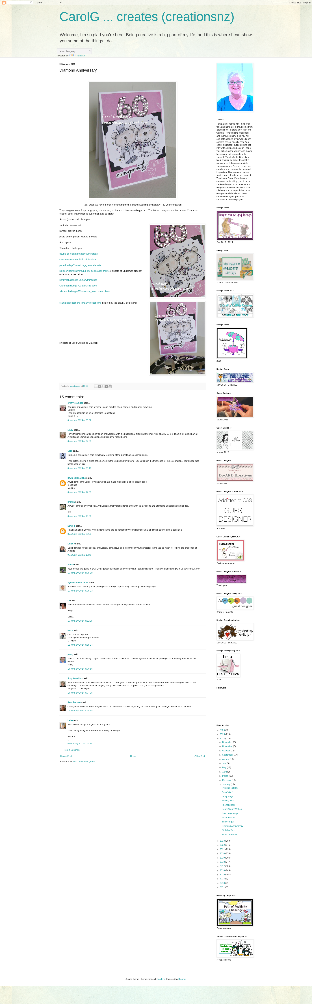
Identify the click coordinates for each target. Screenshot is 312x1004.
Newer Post (66, 756)
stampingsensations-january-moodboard (80, 302)
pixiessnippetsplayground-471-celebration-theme (84, 271)
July (224, 763)
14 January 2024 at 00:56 (80, 669)
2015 (222, 874)
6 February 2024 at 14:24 (80, 743)
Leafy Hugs (227, 796)
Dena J (71, 543)
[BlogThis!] (99, 386)
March (225, 776)
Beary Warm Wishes (232, 809)
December (227, 742)
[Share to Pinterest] (110, 386)
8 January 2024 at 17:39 (79, 492)
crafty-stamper (75, 403)
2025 (222, 734)
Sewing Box (228, 800)
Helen (70, 720)
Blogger (182, 979)
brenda (71, 502)
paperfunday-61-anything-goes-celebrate (80, 265)
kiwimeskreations (77, 478)
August (226, 759)
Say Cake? (227, 792)
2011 (222, 887)
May (224, 767)
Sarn (70, 451)
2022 (222, 845)
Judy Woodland (75, 678)
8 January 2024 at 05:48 (79, 468)
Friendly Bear (228, 805)
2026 (222, 730)
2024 (222, 738)
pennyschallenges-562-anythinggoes (78, 280)
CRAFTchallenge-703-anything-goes (78, 285)
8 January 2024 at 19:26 (79, 516)
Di (69, 600)
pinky (70, 654)
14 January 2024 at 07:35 (80, 693)
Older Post (199, 756)
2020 (222, 853)
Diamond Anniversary (232, 826)
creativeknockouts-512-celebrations (77, 259)
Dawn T (71, 526)
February (227, 780)
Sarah (71, 564)
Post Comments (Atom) (84, 761)
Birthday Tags (228, 830)
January (226, 784)
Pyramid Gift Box (230, 788)
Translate (80, 55)
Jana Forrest (74, 702)
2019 (222, 858)
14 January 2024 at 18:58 (80, 710)
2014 (222, 878)
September (228, 755)
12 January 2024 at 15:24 (80, 645)
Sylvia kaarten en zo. (78, 582)
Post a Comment (72, 750)
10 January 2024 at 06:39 (80, 573)
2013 (222, 883)
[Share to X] (103, 386)
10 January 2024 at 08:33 (80, 591)
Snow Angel (228, 821)
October (226, 750)
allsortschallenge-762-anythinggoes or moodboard (85, 291)
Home (133, 756)
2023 (222, 841)
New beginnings (230, 813)
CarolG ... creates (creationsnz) (146, 17)
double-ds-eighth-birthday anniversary (78, 253)
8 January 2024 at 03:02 (79, 420)
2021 (222, 849)
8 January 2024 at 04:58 (79, 441)
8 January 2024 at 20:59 (79, 534)
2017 (222, 866)
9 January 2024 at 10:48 (79, 555)
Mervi (70, 630)
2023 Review (228, 817)
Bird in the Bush (229, 834)
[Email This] (96, 386)
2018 (222, 862)
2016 (222, 870)
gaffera (161, 979)
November (227, 746)
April (224, 772)
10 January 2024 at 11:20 (80, 621)
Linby (70, 430)
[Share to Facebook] (106, 386)
